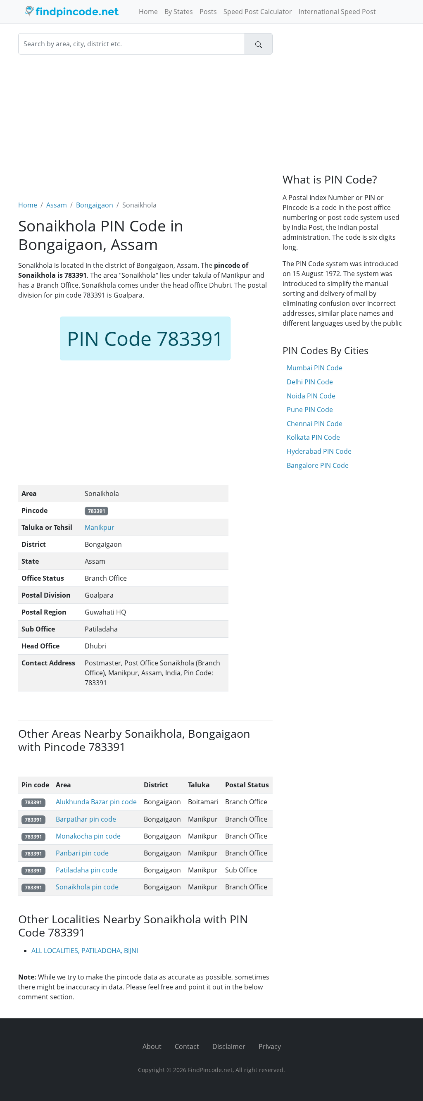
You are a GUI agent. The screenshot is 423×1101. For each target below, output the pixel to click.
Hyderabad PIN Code (319, 451)
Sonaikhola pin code (87, 886)
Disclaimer (228, 1046)
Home (148, 11)
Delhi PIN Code (310, 381)
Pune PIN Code (310, 409)
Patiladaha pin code (86, 870)
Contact (187, 1046)
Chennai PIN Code (314, 423)
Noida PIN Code (311, 395)
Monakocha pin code (88, 836)
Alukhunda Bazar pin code (96, 801)
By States (178, 11)
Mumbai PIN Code (314, 367)
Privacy (270, 1046)
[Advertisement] (145, 122)
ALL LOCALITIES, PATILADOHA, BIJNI (84, 950)
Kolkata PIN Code (313, 437)
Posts (208, 11)
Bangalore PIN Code (318, 465)
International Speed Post (337, 11)
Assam (56, 205)
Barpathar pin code (86, 819)
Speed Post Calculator (257, 11)
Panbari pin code (82, 853)
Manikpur (99, 527)
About (152, 1046)
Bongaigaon (94, 205)
